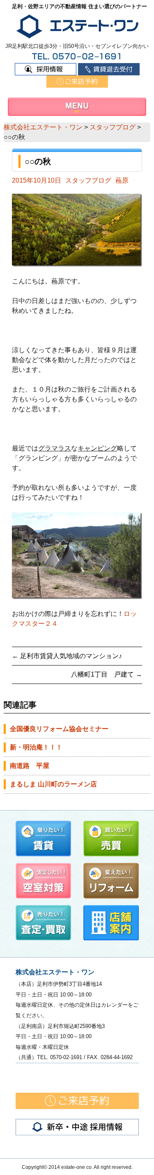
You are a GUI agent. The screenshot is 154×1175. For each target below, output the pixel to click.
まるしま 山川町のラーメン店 (53, 784)
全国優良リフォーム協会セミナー (59, 728)
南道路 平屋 (29, 765)
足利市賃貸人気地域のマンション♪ (67, 655)
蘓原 (122, 180)
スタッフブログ (88, 180)
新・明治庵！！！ (36, 747)
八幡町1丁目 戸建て (106, 674)
